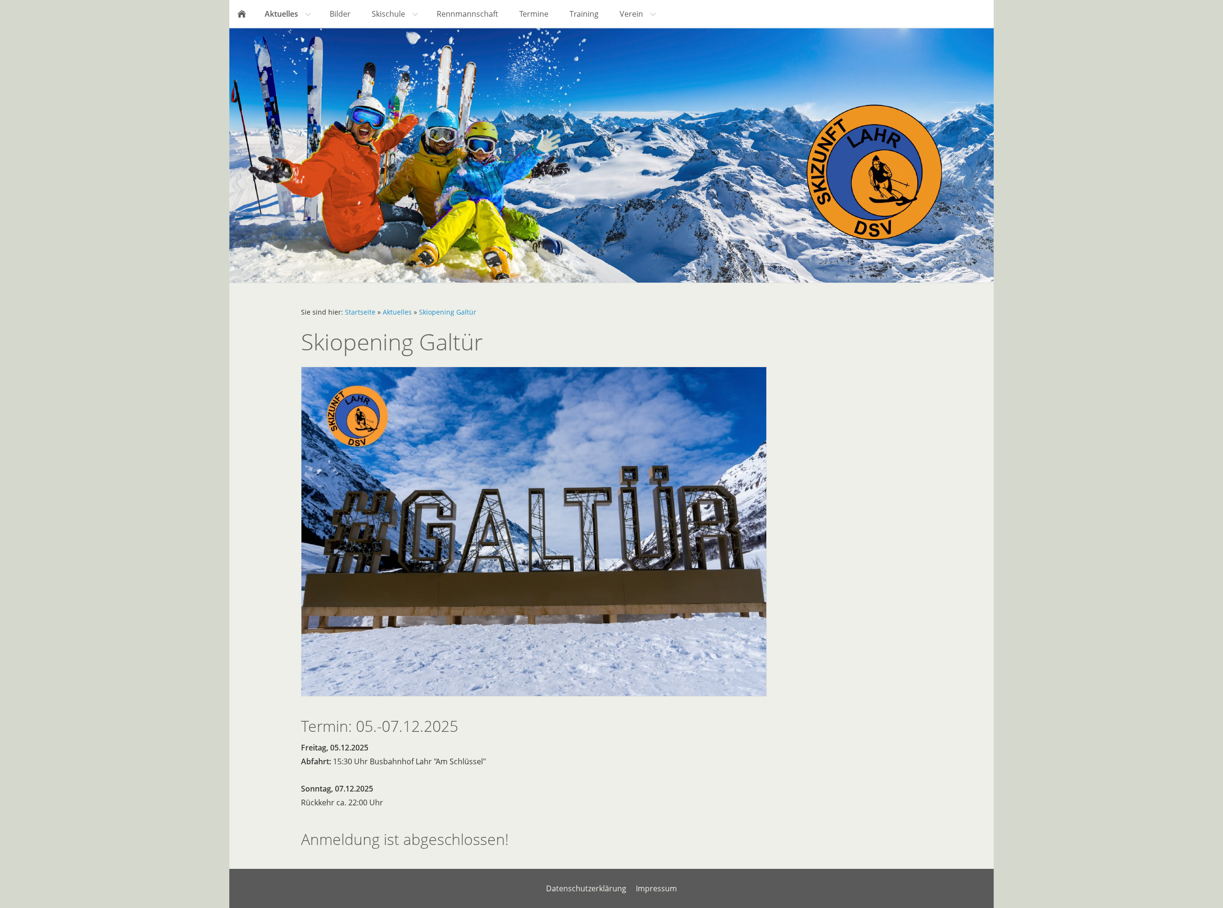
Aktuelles (397, 312)
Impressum (656, 888)
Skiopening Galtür (447, 312)
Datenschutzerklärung (586, 888)
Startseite (360, 312)
